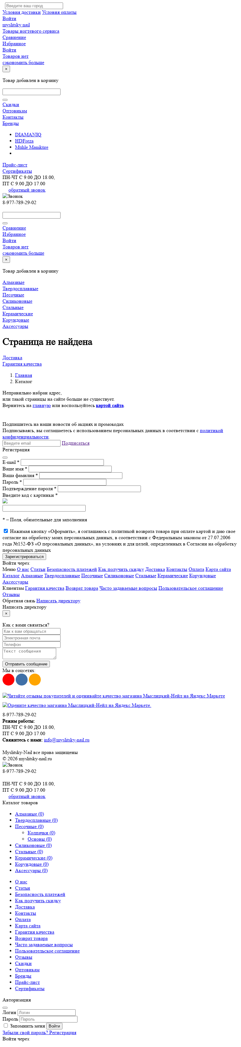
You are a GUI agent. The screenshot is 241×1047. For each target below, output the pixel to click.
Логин (9, 1012)
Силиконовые (17, 301)
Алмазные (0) (29, 814)
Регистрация (62, 1032)
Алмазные (13, 282)
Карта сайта (218, 569)
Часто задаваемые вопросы (128, 588)
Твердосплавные (20, 288)
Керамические (18, 314)
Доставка (12, 358)
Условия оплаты (59, 12)
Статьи (38, 569)
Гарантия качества (22, 364)
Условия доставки (22, 12)
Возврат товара (82, 588)
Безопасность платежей (72, 569)
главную (42, 405)
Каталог (11, 575)
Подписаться (75, 443)
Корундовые (16, 320)
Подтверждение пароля (29, 488)
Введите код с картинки (30, 495)
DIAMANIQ (28, 135)
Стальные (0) (29, 851)
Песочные (13, 295)
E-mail (11, 462)
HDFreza (24, 141)
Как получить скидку (121, 569)
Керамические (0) (33, 858)
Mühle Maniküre (31, 147)
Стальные (13, 307)
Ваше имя (15, 469)
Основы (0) (40, 839)
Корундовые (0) (32, 864)
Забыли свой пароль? (26, 1032)
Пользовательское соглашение (190, 588)
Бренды (11, 123)
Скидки (11, 104)
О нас (23, 569)
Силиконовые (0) (33, 845)
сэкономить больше (23, 62)
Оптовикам (15, 111)
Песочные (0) (29, 826)
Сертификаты (17, 171)
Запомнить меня (27, 1026)
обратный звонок (27, 190)
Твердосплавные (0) (36, 820)
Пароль (12, 482)
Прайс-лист (15, 165)
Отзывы (11, 594)
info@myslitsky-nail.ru (66, 740)
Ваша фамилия (20, 475)
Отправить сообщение (26, 664)
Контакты (13, 117)
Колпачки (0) (41, 833)
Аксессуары (15, 326)
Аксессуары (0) (31, 870)
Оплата (196, 569)
